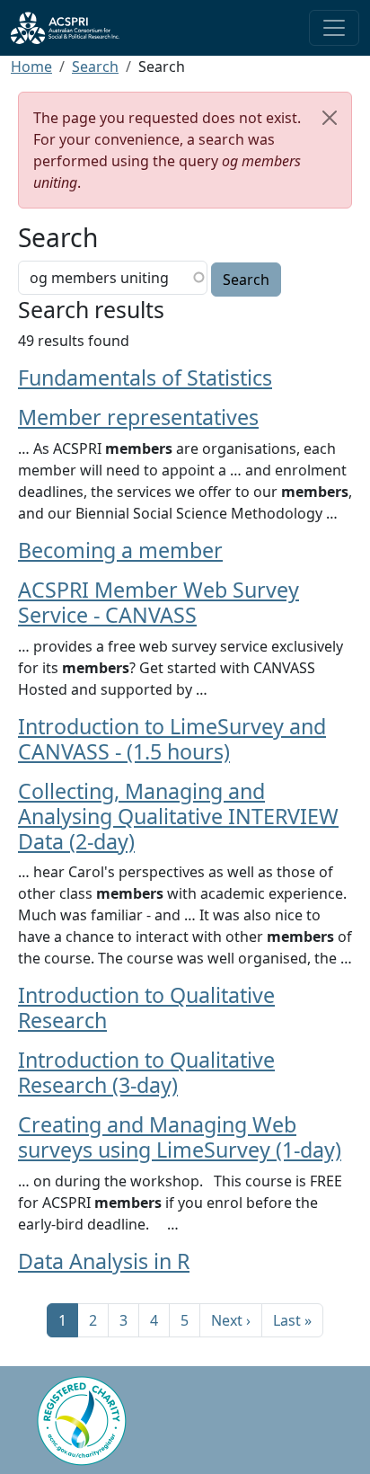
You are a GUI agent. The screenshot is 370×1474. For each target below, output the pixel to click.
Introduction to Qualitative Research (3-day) (146, 1072)
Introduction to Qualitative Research (146, 1007)
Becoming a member (120, 550)
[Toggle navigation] (334, 28)
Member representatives (138, 417)
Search (95, 66)
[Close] (329, 118)
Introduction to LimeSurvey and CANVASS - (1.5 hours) (172, 739)
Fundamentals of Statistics (145, 377)
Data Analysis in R (103, 1261)
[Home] (72, 28)
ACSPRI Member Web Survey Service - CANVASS (158, 602)
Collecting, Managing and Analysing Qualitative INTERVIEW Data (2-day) (178, 816)
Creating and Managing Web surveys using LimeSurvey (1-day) (179, 1137)
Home (31, 66)
